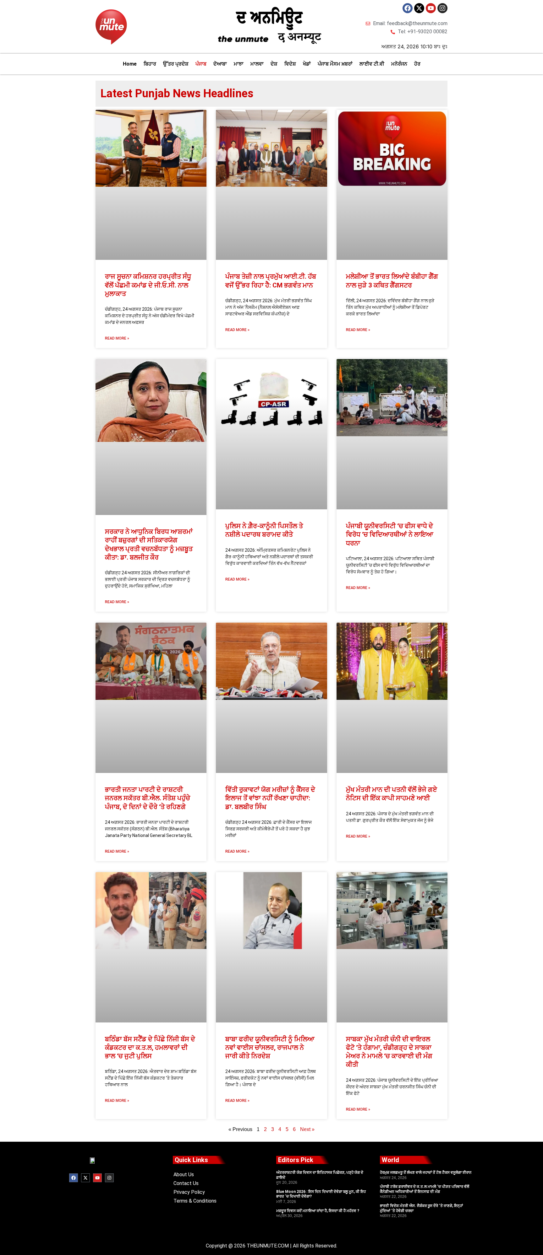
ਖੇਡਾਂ (307, 64)
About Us (183, 1174)
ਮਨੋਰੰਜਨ (399, 64)
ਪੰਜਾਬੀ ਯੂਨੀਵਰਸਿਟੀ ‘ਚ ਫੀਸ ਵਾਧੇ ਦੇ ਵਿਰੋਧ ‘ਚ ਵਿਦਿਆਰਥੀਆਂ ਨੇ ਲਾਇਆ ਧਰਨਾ (389, 534)
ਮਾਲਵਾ (257, 64)
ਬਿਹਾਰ (150, 64)
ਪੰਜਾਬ (200, 64)
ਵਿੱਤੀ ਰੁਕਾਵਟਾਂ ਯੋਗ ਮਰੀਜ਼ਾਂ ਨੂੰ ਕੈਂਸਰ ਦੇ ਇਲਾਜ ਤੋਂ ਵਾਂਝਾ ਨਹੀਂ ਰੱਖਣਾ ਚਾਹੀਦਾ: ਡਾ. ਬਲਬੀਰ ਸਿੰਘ (270, 798)
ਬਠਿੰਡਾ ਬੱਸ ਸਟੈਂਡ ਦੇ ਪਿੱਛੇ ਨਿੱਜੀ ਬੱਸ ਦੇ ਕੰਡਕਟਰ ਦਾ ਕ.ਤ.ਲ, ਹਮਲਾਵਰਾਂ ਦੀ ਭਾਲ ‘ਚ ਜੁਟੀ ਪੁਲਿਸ (150, 1047)
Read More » (117, 338)
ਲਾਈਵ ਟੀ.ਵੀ (371, 64)
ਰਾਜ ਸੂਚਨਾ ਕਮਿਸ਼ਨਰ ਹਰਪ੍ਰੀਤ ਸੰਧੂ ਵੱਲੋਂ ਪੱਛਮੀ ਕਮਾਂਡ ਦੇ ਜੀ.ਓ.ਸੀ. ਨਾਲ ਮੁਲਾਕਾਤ (148, 285)
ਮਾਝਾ (239, 64)
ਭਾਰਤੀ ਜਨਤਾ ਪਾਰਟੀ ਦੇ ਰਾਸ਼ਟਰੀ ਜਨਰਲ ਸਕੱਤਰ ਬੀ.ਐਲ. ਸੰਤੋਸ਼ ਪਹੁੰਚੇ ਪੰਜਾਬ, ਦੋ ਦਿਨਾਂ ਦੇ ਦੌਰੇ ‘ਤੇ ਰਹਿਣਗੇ (147, 798)
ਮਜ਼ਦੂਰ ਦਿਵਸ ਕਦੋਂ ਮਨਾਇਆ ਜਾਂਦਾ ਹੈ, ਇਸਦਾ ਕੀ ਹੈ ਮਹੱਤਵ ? (317, 1211)
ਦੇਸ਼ (274, 64)
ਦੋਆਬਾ (220, 64)
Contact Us (186, 1183)
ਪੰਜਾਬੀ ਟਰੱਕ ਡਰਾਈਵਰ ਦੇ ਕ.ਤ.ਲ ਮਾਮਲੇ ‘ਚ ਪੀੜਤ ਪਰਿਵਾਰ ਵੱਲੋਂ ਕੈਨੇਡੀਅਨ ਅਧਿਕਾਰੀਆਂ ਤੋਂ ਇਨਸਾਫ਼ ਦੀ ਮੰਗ (424, 1189)
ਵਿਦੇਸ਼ (290, 64)
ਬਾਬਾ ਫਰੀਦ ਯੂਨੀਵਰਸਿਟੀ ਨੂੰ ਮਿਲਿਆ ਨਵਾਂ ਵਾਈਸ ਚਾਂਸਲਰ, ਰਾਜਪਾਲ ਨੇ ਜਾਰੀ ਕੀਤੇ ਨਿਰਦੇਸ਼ (270, 1047)
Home (130, 64)
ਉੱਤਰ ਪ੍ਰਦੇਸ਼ (176, 64)
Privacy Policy (189, 1192)
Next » (307, 1129)
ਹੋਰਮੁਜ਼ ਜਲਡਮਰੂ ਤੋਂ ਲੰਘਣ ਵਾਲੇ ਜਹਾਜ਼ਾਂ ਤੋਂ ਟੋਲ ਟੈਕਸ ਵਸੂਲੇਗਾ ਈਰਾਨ (426, 1172)
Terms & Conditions (195, 1201)
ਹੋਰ (417, 64)
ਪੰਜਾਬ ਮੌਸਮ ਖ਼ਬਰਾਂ (335, 64)
